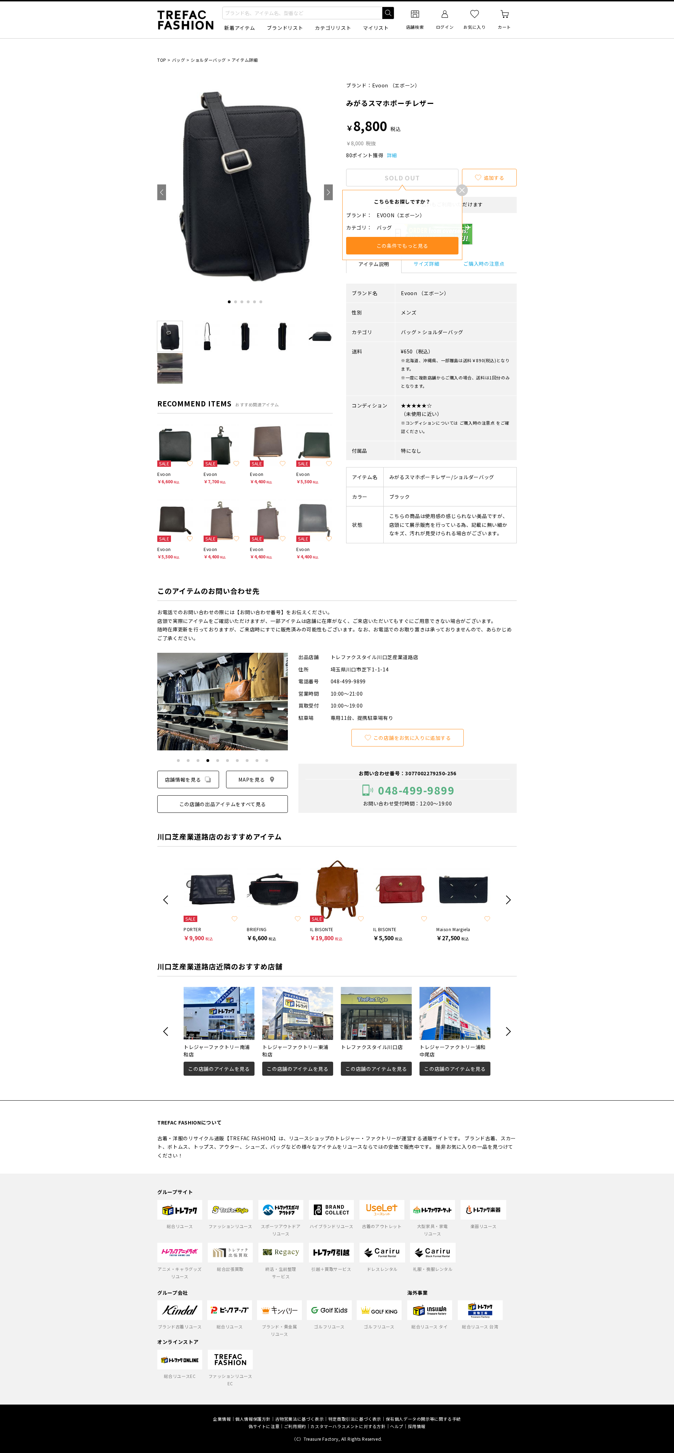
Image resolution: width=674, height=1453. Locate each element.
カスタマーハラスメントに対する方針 (347, 1426)
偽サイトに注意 (264, 1426)
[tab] (229, 301)
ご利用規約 (295, 1426)
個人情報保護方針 (253, 1419)
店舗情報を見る (183, 779)
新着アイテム (239, 27)
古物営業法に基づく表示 (299, 1419)
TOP (161, 60)
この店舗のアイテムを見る (219, 1068)
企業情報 (222, 1419)
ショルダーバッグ (208, 60)
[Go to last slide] (161, 192)
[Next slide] (328, 192)
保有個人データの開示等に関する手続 (423, 1419)
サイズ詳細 (427, 263)
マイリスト (376, 27)
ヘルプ (396, 1426)
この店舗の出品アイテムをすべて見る (222, 804)
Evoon (380, 85)
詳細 (392, 155)
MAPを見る (251, 779)
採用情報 (416, 1426)
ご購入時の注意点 (484, 263)
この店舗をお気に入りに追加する (412, 737)
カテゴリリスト (333, 27)
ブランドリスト (285, 27)
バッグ (178, 60)
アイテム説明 (373, 263)
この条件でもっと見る (402, 245)
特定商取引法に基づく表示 (354, 1419)
